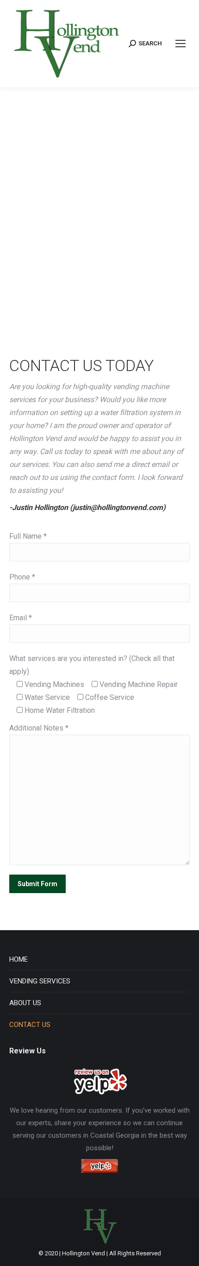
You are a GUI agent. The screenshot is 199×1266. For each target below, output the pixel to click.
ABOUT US (25, 1003)
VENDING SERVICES (39, 981)
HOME (18, 959)
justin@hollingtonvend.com (118, 507)
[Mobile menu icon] (180, 43)
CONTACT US (29, 1024)
